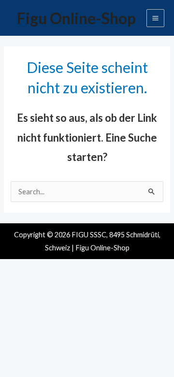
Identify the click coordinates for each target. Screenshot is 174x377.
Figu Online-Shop (76, 18)
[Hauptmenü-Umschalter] (155, 18)
